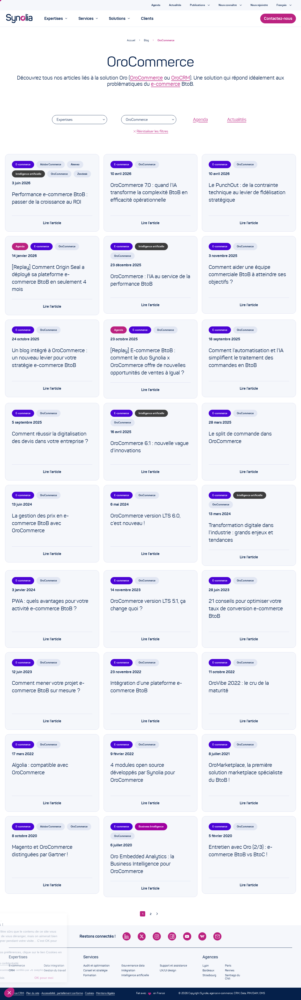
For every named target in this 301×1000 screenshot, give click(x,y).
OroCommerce (166, 40)
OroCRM (180, 77)
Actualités (236, 119)
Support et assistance (173, 965)
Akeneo (75, 164)
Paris (228, 965)
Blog (146, 40)
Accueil (131, 40)
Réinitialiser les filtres (152, 131)
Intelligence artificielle (28, 173)
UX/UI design (168, 970)
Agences (210, 957)
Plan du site (32, 993)
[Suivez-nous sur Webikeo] (202, 936)
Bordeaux (208, 970)
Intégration (128, 970)
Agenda (200, 119)
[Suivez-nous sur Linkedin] (126, 936)
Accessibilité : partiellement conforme (62, 993)
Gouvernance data (133, 965)
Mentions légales (105, 993)
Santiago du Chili (232, 977)
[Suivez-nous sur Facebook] (172, 936)
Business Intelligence (151, 826)
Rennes (229, 970)
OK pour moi (73, 978)
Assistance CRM (14, 993)
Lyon (206, 965)
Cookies (89, 993)
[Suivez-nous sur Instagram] (156, 936)
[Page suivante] (158, 913)
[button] (9, 992)
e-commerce (165, 84)
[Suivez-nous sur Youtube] (187, 936)
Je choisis (27, 978)
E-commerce (23, 164)
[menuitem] (55, 18)
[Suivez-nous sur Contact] (217, 936)
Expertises (64, 119)
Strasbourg (209, 975)
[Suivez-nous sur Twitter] (141, 936)
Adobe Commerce (50, 164)
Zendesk (82, 173)
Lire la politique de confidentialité (28, 963)
